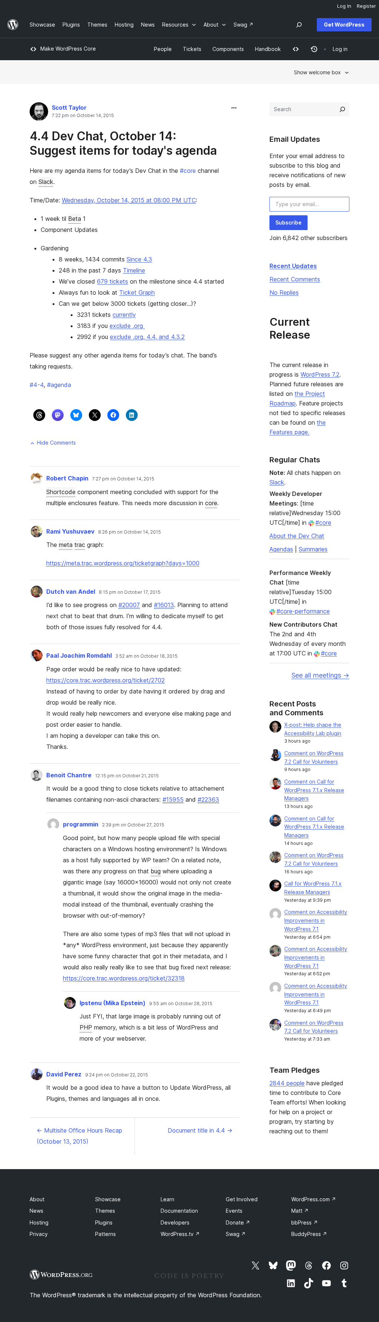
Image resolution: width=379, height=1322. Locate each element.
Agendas (281, 549)
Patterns (105, 1234)
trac (79, 544)
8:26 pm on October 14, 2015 (129, 532)
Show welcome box (317, 72)
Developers (175, 1222)
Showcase (108, 1199)
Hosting (39, 1222)
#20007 (129, 605)
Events (234, 1211)
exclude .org (127, 325)
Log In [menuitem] (344, 6)
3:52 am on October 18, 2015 (146, 656)
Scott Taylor (69, 107)
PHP (86, 1027)
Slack (45, 181)
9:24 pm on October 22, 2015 (116, 1075)
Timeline (134, 270)
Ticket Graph (137, 292)
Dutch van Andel (70, 591)
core (188, 170)
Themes (105, 1211)
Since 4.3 (139, 259)
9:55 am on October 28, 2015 (180, 1003)
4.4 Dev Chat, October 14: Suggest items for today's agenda (123, 143)
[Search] (342, 109)
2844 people (287, 1083)
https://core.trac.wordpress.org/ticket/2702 (105, 680)
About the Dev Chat (296, 536)
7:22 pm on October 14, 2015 (83, 115)
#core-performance (303, 611)
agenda (59, 384)
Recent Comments (294, 279)
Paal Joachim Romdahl (79, 655)
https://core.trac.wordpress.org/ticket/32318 (124, 978)
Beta (74, 218)
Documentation (179, 1211)
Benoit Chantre (68, 775)
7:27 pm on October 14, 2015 (123, 479)
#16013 (164, 605)
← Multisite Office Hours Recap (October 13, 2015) (79, 1136)
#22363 (208, 799)
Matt (300, 1211)
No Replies (284, 292)
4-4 (37, 384)
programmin (80, 824)
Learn (167, 1199)
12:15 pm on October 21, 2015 (127, 775)
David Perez (63, 1074)
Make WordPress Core (68, 48)
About (37, 1199)
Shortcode (61, 492)
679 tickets (112, 281)
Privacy (39, 1234)
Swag (236, 1234)
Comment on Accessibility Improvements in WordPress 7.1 (315, 920)
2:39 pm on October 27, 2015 (133, 825)
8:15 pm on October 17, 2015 (130, 592)
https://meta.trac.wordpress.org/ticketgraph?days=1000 (122, 563)
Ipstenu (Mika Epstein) (112, 1003)
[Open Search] (299, 25)
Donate (238, 1222)
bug (156, 871)
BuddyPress (309, 1234)
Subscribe (288, 222)
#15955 (173, 799)
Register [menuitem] (366, 6)
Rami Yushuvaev (70, 531)
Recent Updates (293, 266)
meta (66, 544)
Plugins (104, 1222)
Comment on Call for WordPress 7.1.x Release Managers (314, 790)
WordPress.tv (180, 1234)
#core (323, 522)
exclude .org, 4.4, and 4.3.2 (147, 336)
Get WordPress (344, 24)
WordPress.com (313, 1199)
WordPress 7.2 (320, 374)
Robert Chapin (67, 478)
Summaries (313, 549)
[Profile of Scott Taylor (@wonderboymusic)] (39, 113)
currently (124, 314)
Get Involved (242, 1199)
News (36, 1211)
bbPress (304, 1222)
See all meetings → (320, 675)
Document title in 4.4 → (200, 1130)
